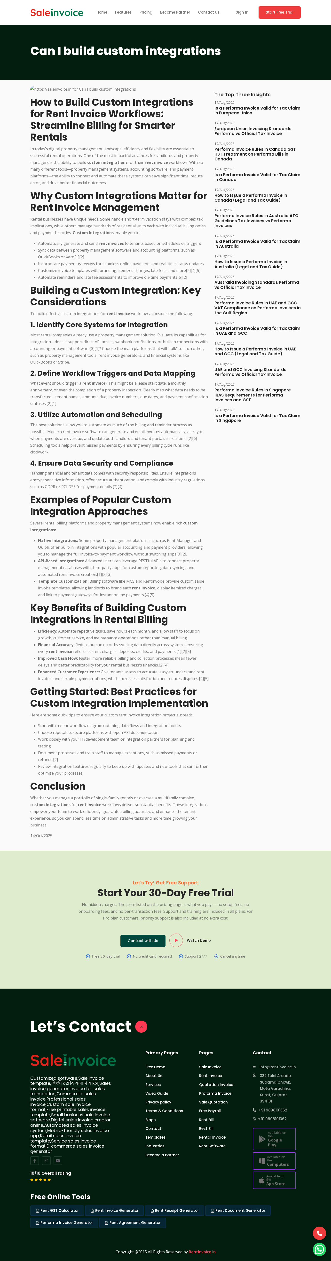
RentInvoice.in (202, 1251)
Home (101, 12)
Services (153, 1084)
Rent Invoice (210, 1075)
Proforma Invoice (215, 1093)
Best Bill (206, 1128)
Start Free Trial (279, 12)
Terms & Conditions (164, 1110)
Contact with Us (143, 940)
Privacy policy (158, 1102)
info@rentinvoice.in (278, 1067)
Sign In (242, 12)
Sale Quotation (213, 1102)
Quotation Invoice (216, 1084)
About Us (153, 1075)
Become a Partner (162, 1155)
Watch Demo (199, 940)
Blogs (150, 1119)
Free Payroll (210, 1110)
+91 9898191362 (271, 1110)
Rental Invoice (212, 1137)
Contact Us (209, 12)
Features (123, 12)
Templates (155, 1137)
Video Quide (156, 1093)
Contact (153, 1128)
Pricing (146, 12)
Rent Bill (206, 1119)
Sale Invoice (210, 1067)
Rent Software (212, 1146)
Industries (155, 1146)
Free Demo (155, 1067)
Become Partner (175, 12)
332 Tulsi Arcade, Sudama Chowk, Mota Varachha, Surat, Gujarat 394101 (276, 1088)
